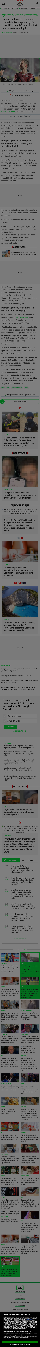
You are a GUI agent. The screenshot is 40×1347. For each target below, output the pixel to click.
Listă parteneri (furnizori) (8, 1338)
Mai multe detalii (29, 1319)
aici (10, 1325)
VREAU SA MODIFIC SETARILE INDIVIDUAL (20, 1344)
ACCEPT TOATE (20, 1342)
